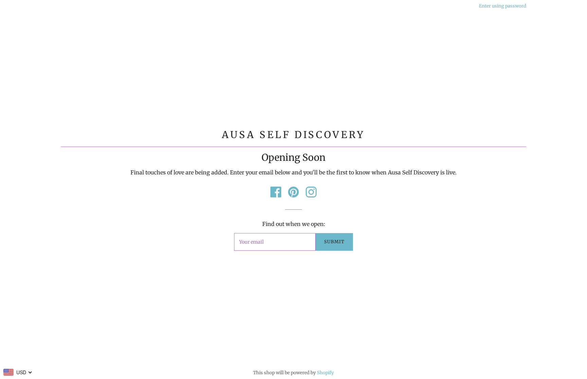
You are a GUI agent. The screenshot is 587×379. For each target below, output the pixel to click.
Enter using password (502, 6)
